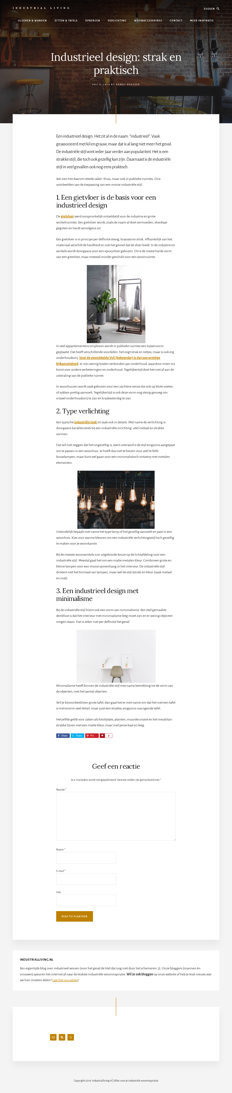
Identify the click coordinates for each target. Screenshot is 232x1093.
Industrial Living (42, 8)
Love (102, 735)
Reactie (61, 789)
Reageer (133, 84)
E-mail (61, 871)
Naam (60, 849)
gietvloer (67, 216)
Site (58, 892)
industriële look (85, 422)
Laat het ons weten (65, 980)
